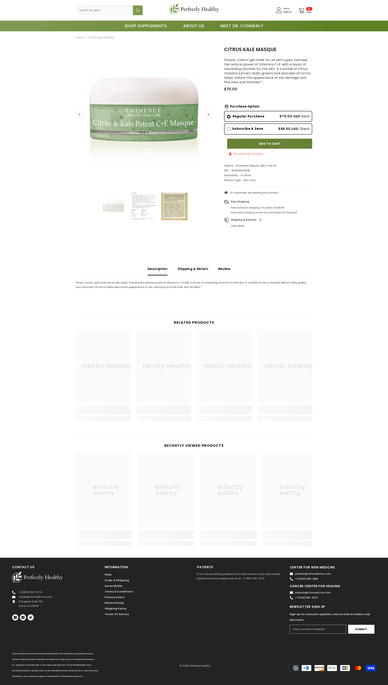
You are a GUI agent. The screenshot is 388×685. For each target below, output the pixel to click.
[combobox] (104, 10)
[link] (103, 412)
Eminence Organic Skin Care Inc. (256, 165)
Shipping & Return (193, 269)
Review (224, 269)
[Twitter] (30, 617)
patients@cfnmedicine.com (313, 573)
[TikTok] (23, 617)
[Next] (208, 114)
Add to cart (270, 144)
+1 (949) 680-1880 (306, 579)
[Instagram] (15, 617)
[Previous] (79, 114)
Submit (361, 629)
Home (79, 37)
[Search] (109, 10)
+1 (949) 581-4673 (306, 597)
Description (158, 269)
